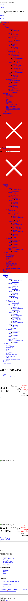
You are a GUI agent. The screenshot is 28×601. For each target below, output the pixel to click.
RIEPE (11, 41)
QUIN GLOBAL (13, 62)
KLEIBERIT (9, 97)
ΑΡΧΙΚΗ (5, 24)
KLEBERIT (12, 51)
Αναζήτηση (3, 147)
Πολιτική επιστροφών (8, 560)
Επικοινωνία (6, 564)
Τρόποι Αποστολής (8, 562)
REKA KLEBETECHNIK (16, 90)
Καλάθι (2, 600)
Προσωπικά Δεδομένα (8, 558)
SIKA (10, 74)
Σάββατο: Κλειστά (7, 584)
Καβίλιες (18, 40)
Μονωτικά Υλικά (16, 68)
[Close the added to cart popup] (9, 600)
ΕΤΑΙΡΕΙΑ (6, 110)
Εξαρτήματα (15, 64)
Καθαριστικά (15, 53)
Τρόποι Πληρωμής (7, 561)
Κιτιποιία (18, 61)
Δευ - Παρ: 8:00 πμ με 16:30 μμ (11, 581)
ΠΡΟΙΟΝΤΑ (6, 26)
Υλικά (7, 27)
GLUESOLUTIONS (14, 81)
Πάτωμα (14, 71)
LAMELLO (12, 33)
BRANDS (5, 93)
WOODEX (12, 45)
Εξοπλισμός (15, 36)
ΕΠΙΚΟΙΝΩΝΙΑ (7, 113)
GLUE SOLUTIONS (11, 104)
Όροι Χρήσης (6, 557)
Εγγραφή (2, 15)
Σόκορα (11, 29)
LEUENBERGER (14, 54)
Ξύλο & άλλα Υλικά (17, 69)
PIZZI (10, 83)
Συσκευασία (15, 60)
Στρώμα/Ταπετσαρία (17, 58)
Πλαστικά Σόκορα (16, 30)
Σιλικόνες (14, 78)
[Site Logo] (4, 22)
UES (10, 86)
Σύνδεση (2, 18)
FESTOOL (12, 37)
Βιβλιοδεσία (15, 55)
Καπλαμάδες (15, 31)
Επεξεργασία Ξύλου (17, 65)
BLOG (5, 111)
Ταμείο (6, 600)
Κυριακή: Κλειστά (7, 587)
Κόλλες (8, 50)
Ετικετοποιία (15, 57)
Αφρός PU (15, 75)
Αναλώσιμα (15, 34)
